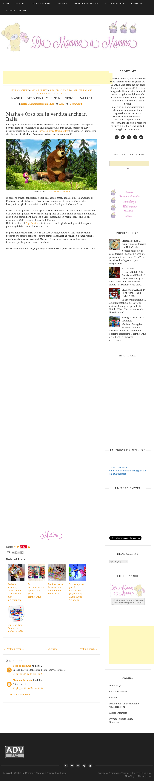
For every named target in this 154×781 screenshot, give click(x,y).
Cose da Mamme (22, 666)
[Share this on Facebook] (15, 547)
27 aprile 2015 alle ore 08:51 (27, 674)
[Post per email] (8, 552)
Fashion (63, 4)
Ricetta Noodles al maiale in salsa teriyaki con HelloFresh (134, 244)
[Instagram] (84, 766)
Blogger (64, 773)
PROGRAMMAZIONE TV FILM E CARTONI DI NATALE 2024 (134, 293)
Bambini (25, 90)
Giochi (66, 90)
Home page (51, 649)
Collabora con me (118, 691)
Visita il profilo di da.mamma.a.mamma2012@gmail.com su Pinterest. (127, 470)
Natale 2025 (128, 268)
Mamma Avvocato (22, 680)
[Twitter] (72, 766)
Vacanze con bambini (86, 4)
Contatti (136, 4)
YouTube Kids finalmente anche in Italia (15, 628)
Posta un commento (20, 694)
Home (6, 4)
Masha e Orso (44, 93)
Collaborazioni (115, 4)
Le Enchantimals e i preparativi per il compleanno (36, 590)
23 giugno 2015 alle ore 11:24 (28, 688)
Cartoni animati (39, 90)
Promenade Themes (119, 773)
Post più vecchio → (89, 649)
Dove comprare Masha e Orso (54, 131)
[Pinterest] (78, 766)
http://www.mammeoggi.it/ (59, 191)
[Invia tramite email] (13, 552)
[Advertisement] (57, 77)
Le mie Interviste (118, 713)
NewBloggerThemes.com (138, 776)
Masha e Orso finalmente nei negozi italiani (51, 98)
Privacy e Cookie (16, 11)
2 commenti (76, 104)
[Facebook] (66, 766)
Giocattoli (55, 90)
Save (24, 547)
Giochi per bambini (81, 90)
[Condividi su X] (19, 552)
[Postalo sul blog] (16, 552)
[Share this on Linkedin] (28, 547)
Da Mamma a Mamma (33, 773)
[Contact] (90, 766)
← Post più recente (14, 649)
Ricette (20, 4)
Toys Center (59, 93)
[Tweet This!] (18, 547)
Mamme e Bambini (41, 4)
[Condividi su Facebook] (21, 552)
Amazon (15, 90)
